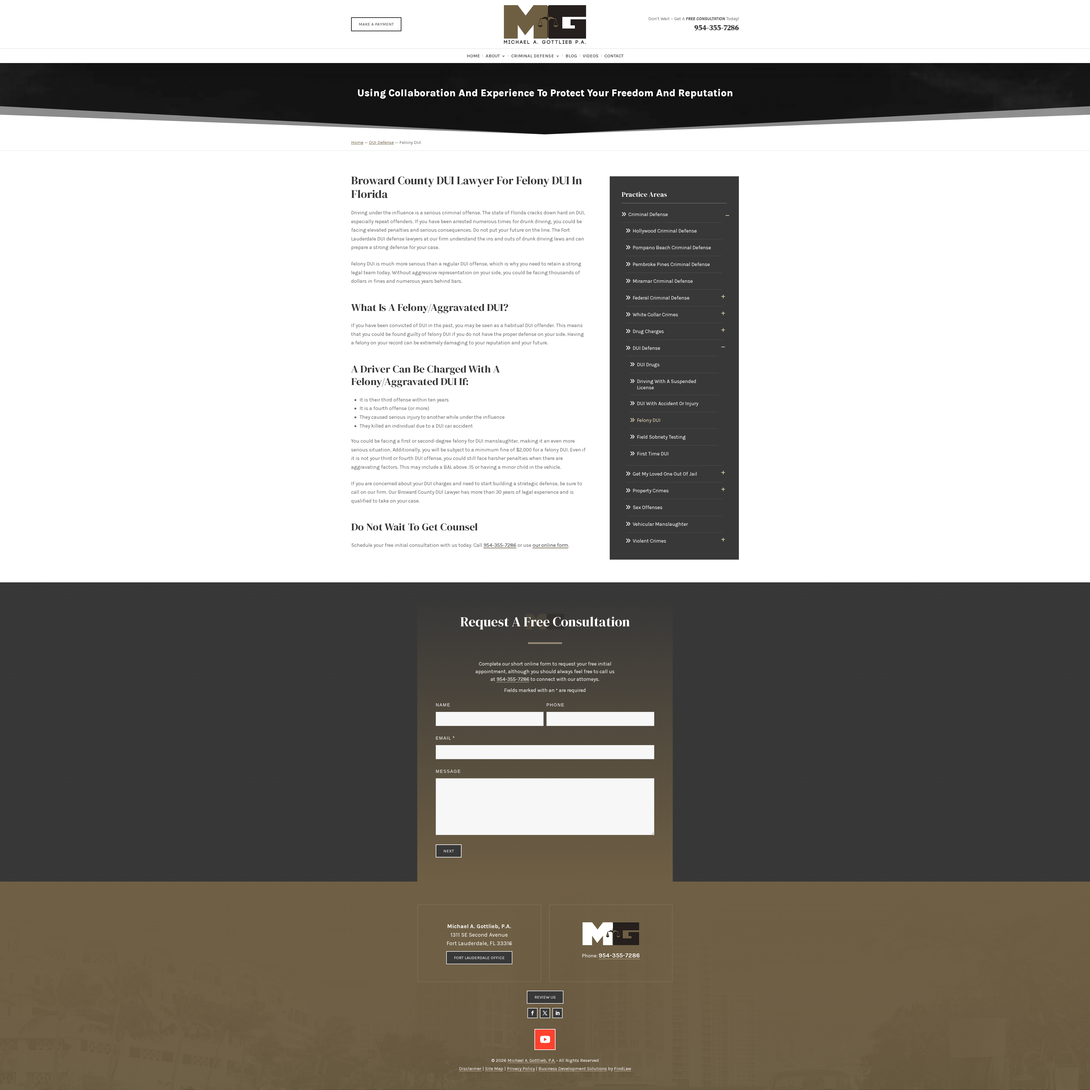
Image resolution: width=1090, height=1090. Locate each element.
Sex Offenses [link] (648, 507)
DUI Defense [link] (646, 348)
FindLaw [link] (622, 1068)
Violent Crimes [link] (649, 541)
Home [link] (473, 56)
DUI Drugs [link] (648, 364)
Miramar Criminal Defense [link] (663, 281)
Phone (555, 704)
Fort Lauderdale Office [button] (479, 957)
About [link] (493, 56)
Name (443, 704)
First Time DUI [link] (653, 454)
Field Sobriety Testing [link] (661, 437)
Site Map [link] (494, 1068)
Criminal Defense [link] (532, 56)
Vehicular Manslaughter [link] (660, 524)
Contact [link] (614, 56)
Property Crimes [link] (651, 491)
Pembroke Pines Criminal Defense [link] (671, 264)
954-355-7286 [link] (716, 27)
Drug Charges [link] (648, 331)
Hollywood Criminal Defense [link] (665, 231)
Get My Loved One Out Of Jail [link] (665, 474)
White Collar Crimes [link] (655, 314)
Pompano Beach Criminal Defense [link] (672, 247)
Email (445, 738)
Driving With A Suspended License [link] (666, 384)
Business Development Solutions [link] (572, 1068)
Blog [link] (571, 56)
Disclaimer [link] (470, 1068)
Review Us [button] (545, 997)
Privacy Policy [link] (521, 1068)
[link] (545, 24)
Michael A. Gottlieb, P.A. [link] (531, 1060)
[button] (532, 1013)
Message (448, 771)
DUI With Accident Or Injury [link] (667, 403)
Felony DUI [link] (649, 420)
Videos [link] (591, 56)
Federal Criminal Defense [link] (661, 298)
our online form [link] (550, 545)
